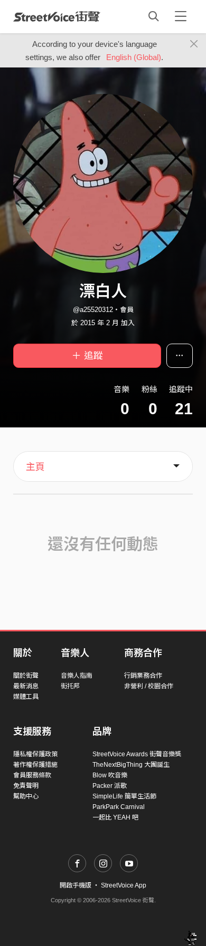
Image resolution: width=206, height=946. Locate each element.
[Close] (194, 44)
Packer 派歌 (109, 785)
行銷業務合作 (143, 675)
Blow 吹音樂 (109, 775)
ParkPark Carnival (118, 807)
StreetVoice (56, 16)
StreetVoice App (123, 885)
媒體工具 (26, 696)
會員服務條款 (32, 775)
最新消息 (26, 686)
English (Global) (133, 57)
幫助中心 (26, 796)
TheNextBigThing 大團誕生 (131, 764)
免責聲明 (26, 785)
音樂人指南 (76, 675)
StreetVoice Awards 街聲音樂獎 (136, 754)
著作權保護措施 (35, 764)
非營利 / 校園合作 (148, 686)
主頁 (35, 467)
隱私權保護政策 (35, 754)
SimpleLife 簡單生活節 (124, 796)
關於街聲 (26, 675)
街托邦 (70, 686)
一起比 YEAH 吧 (115, 817)
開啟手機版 (75, 885)
